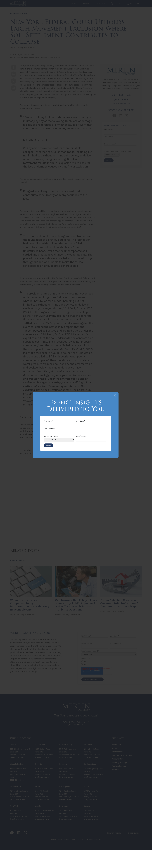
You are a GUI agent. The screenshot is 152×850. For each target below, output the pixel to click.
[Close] (115, 395)
